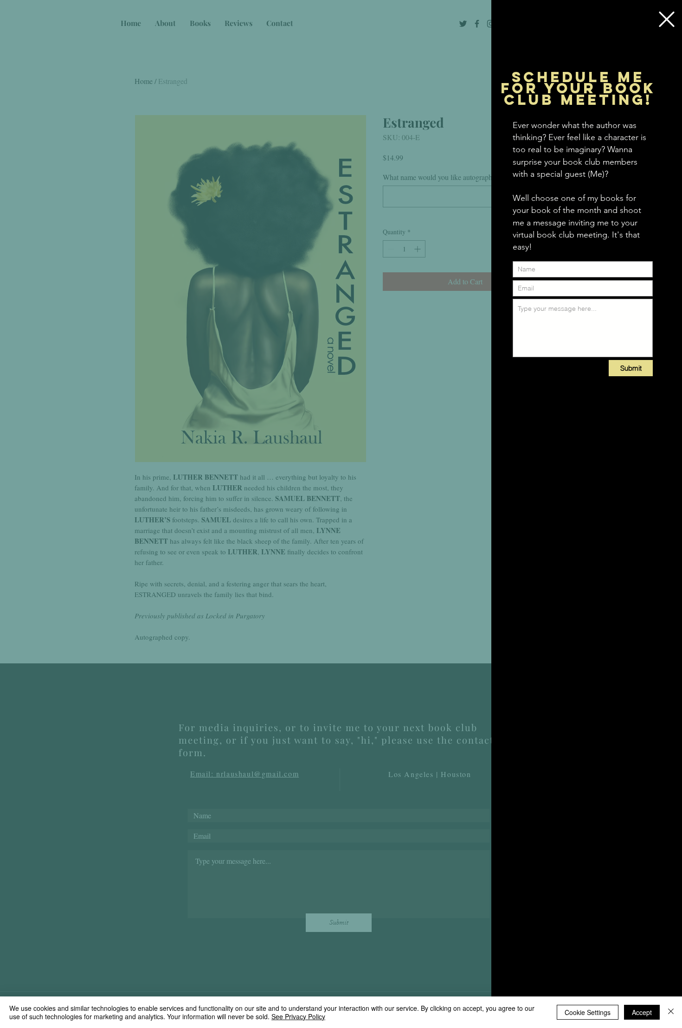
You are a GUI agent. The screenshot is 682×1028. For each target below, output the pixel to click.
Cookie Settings (588, 1012)
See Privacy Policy (298, 1016)
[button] (667, 19)
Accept (642, 1012)
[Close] (670, 1012)
